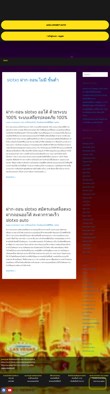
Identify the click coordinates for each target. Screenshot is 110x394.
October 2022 (88, 154)
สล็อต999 (86, 316)
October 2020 (88, 234)
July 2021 (86, 201)
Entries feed (87, 344)
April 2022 (86, 176)
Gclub (85, 265)
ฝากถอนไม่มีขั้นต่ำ (89, 309)
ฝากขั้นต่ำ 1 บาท (88, 298)
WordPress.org (88, 351)
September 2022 (89, 158)
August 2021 (87, 198)
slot (22, 122)
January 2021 (88, 223)
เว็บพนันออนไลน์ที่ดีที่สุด (44, 122)
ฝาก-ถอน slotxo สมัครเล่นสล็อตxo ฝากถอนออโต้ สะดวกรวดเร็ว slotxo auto (38, 214)
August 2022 (87, 162)
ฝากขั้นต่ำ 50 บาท (89, 305)
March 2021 (87, 216)
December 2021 (89, 183)
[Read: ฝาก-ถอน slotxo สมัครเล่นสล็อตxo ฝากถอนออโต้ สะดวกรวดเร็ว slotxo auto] (39, 197)
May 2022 (86, 173)
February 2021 (88, 219)
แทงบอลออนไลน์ (88, 327)
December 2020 (89, 227)
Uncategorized (88, 283)
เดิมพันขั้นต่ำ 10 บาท (90, 320)
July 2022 (86, 165)
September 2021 (89, 194)
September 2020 (89, 238)
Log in (85, 340)
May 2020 (86, 252)
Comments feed (89, 347)
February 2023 (88, 144)
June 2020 (87, 248)
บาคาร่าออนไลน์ (88, 294)
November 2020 (89, 230)
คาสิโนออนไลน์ (30, 122)
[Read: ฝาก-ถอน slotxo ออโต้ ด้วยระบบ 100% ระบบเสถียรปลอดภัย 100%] (39, 100)
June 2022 (87, 169)
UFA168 (11, 381)
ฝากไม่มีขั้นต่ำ (87, 312)
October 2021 (88, 191)
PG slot (85, 273)
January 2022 (88, 180)
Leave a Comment (13, 122)
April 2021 (86, 212)
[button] (60, 61)
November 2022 (89, 151)
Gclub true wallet (89, 269)
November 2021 (89, 187)
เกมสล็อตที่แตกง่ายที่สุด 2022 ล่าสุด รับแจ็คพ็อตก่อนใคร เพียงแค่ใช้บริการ (95, 112)
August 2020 (87, 241)
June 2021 (86, 205)
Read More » (11, 177)
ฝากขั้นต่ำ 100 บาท (89, 301)
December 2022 (89, 147)
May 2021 (86, 209)
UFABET (86, 280)
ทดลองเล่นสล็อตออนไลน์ (91, 291)
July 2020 (86, 245)
